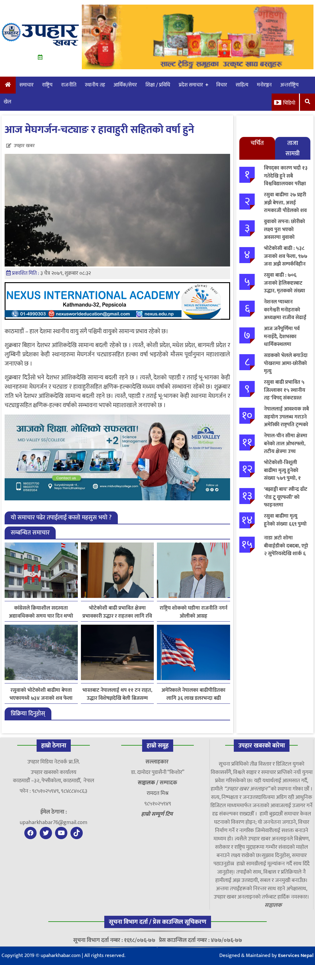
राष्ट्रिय (47, 85)
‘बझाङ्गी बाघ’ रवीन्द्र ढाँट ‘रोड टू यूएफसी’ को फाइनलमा (285, 497)
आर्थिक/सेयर (125, 85)
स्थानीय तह (95, 85)
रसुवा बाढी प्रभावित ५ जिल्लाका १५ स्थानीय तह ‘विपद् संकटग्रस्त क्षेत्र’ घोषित (284, 394)
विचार (221, 85)
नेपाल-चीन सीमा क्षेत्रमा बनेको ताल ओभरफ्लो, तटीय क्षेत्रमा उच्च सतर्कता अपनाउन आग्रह (286, 447)
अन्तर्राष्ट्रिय (289, 85)
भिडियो (289, 103)
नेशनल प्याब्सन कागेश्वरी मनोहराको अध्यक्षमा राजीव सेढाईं (285, 310)
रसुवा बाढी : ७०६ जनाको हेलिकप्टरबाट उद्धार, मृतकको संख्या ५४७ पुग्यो (284, 287)
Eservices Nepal (295, 955)
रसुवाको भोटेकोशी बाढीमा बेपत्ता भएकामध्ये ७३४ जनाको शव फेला (41, 694)
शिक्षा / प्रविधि (158, 85)
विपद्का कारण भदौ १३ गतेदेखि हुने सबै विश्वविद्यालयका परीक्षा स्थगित (286, 180)
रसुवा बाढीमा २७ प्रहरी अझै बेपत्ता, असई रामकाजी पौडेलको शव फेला (285, 206)
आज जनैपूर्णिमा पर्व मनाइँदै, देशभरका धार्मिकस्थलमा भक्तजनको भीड (282, 340)
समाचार (26, 85)
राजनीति (68, 85)
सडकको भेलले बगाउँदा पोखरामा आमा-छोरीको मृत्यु (286, 363)
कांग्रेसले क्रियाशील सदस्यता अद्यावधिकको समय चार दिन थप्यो (41, 612)
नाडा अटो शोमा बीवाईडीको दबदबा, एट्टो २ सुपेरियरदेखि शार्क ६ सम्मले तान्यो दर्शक (286, 550)
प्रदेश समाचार (191, 85)
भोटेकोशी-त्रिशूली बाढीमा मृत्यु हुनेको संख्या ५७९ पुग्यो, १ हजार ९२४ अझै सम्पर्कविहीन (282, 478)
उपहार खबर (24, 146)
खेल (7, 102)
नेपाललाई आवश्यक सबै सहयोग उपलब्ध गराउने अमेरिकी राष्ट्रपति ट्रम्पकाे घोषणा (286, 421)
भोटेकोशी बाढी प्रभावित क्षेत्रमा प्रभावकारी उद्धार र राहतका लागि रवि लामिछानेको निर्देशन (117, 612)
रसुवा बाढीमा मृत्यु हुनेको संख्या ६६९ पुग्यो (285, 520)
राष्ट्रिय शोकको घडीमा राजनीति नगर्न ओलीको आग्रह (193, 612)
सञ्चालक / (149, 782)
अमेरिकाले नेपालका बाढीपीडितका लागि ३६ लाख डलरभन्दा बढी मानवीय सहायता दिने (193, 694)
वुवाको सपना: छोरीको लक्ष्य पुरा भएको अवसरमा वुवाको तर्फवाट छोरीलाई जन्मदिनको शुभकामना (285, 237)
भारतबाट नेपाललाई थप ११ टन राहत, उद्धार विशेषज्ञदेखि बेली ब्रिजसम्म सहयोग (117, 694)
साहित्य (242, 85)
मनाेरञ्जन (264, 85)
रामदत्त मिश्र (158, 793)
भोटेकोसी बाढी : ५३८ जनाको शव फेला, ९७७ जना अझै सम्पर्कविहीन (285, 256)
